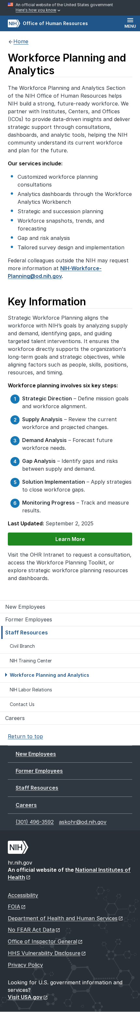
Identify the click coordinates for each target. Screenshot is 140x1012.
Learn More (46, 539)
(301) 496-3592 (35, 822)
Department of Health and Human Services (63, 918)
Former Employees (28, 619)
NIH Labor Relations (31, 689)
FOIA (14, 906)
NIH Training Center (31, 660)
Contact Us (22, 704)
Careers (15, 718)
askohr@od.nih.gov (82, 822)
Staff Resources (26, 632)
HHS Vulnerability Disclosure (44, 953)
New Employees (25, 606)
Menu (130, 26)
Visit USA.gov (25, 997)
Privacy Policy (25, 965)
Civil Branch (22, 646)
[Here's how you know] (70, 8)
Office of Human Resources (48, 23)
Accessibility (23, 895)
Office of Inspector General (42, 941)
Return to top (25, 736)
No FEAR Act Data (31, 929)
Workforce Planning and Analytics (49, 675)
